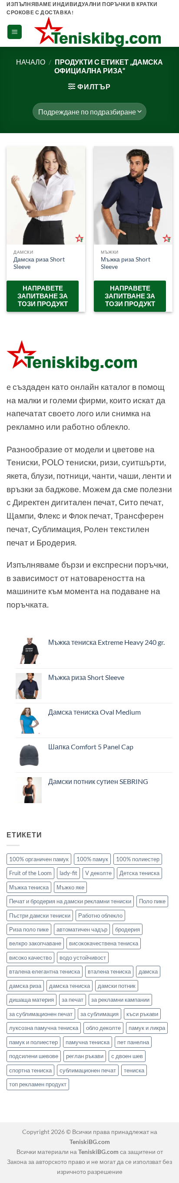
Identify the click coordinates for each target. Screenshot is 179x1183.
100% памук (92, 859)
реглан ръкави (84, 1055)
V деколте (98, 872)
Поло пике (152, 901)
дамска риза (25, 985)
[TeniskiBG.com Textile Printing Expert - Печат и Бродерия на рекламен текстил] (97, 31)
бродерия (127, 929)
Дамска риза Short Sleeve (39, 263)
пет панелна (133, 1042)
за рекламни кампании (120, 999)
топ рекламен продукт (37, 1084)
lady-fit (68, 872)
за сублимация (99, 1013)
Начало (30, 62)
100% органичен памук (39, 859)
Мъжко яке (70, 887)
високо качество (30, 957)
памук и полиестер (33, 1042)
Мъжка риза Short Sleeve (125, 263)
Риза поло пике (29, 929)
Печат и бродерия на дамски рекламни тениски (70, 901)
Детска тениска (139, 872)
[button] (14, 32)
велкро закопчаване (35, 943)
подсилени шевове (33, 1055)
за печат (72, 999)
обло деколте (103, 1027)
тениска (134, 1070)
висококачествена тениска (103, 943)
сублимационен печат (88, 1070)
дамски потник (117, 985)
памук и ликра (147, 1027)
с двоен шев (127, 1055)
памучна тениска (87, 1042)
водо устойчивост (83, 957)
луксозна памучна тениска (43, 1027)
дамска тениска (69, 985)
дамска (148, 971)
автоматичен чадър (81, 929)
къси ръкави (142, 1013)
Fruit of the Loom (30, 872)
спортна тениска (30, 1070)
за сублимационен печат (41, 1013)
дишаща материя (31, 999)
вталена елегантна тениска (44, 971)
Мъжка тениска (29, 887)
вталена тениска (109, 971)
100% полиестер (137, 859)
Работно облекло (100, 915)
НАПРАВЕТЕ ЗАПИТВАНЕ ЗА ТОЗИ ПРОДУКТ (42, 295)
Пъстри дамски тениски (39, 915)
